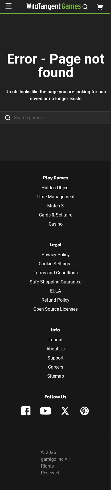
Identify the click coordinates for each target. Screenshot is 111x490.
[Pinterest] (84, 411)
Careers (55, 367)
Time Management (55, 196)
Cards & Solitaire (55, 215)
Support (55, 358)
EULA (55, 291)
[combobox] (55, 117)
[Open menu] (9, 6)
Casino (56, 224)
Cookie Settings (54, 263)
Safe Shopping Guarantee (55, 282)
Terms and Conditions (56, 273)
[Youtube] (45, 410)
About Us (55, 349)
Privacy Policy (56, 254)
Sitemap (55, 376)
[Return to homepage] (54, 7)
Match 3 (55, 206)
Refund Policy (55, 300)
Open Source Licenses (55, 309)
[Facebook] (25, 410)
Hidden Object (56, 187)
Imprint (55, 339)
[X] (65, 410)
